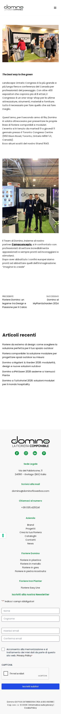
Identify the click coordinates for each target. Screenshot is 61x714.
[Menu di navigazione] (55, 7)
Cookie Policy (30, 708)
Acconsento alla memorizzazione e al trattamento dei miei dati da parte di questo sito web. (31, 652)
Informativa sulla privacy (41, 705)
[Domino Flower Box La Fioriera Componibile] (13, 7)
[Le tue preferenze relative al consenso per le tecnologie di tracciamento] (3, 535)
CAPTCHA (7, 664)
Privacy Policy (24, 655)
